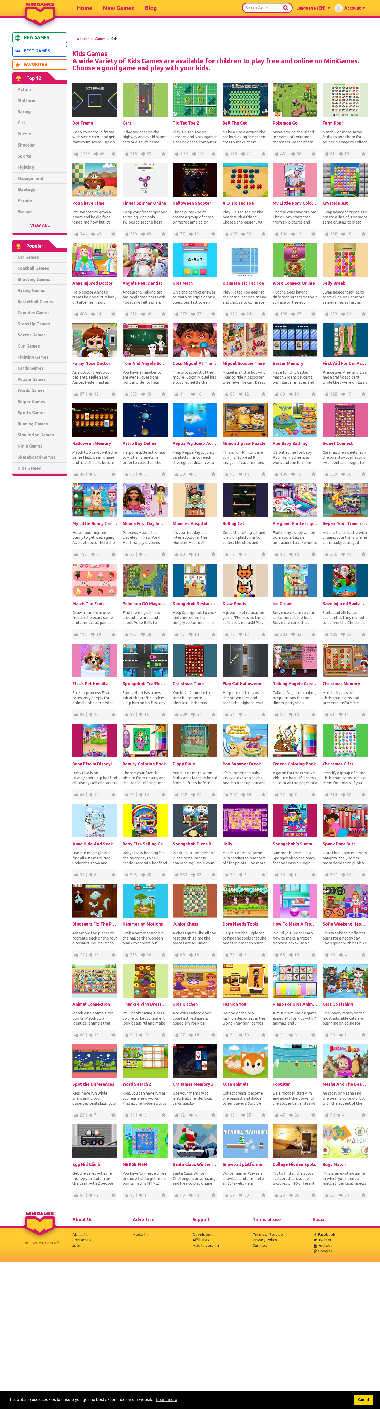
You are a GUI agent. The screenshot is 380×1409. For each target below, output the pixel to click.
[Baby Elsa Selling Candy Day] (145, 820)
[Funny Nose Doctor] (94, 340)
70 (232, 634)
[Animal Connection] (94, 981)
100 (283, 234)
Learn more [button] (166, 1399)
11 (346, 714)
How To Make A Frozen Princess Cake (295, 924)
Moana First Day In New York (145, 523)
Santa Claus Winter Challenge (195, 1164)
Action (24, 89)
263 (183, 874)
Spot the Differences (93, 1084)
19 (349, 394)
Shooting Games (34, 279)
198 (283, 314)
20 (182, 474)
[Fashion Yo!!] (245, 981)
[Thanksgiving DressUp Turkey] (145, 981)
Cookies (260, 1245)
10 (346, 153)
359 (333, 474)
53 (249, 234)
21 (249, 153)
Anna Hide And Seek (92, 844)
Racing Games (31, 290)
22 (146, 1035)
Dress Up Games (34, 323)
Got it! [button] (363, 1400)
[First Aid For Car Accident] (345, 340)
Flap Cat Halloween (242, 683)
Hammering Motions (143, 924)
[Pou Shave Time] (94, 180)
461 (283, 153)
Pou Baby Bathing (290, 443)
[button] (313, 8)
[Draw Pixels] (245, 580)
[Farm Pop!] (345, 100)
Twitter (324, 1240)
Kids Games (29, 468)
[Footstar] (295, 1061)
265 (133, 954)
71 (82, 954)
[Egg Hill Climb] (94, 1141)
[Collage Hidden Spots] (295, 1141)
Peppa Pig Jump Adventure (195, 443)
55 (249, 1115)
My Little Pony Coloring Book (295, 203)
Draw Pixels (234, 603)
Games (100, 39)
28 (149, 634)
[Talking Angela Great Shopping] (295, 660)
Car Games (28, 257)
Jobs (76, 1245)
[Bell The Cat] (245, 100)
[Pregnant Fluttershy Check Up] (295, 500)
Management (31, 178)
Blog (151, 8)
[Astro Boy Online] (145, 420)
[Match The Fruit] (94, 580)
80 (182, 554)
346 (83, 234)
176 (233, 314)
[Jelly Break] (345, 260)
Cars (127, 123)
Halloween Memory (91, 443)
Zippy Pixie (184, 763)
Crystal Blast (335, 203)
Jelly (227, 844)
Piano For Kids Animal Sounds (295, 1004)
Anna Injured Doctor (92, 283)
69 (182, 954)
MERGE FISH (135, 1164)
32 (349, 634)
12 (96, 394)
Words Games (31, 390)
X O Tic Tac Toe (238, 203)
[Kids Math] (195, 260)
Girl (21, 122)
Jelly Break (334, 283)
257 (333, 874)
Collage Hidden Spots (294, 1164)
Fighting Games (33, 357)
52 (199, 874)
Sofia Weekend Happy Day (345, 924)
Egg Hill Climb (86, 1164)
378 (133, 234)
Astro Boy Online (140, 443)
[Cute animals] (245, 1061)
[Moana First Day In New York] (145, 500)
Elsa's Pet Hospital (91, 683)
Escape (25, 211)
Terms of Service (268, 1234)
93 (232, 474)
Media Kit (141, 1234)
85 (282, 714)
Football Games (33, 268)
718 (133, 153)
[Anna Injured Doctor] (94, 260)
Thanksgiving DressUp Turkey (145, 1004)
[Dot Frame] (94, 100)
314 (333, 794)
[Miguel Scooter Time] (245, 340)
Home (85, 8)
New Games (118, 8)
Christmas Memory (341, 683)
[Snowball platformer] (245, 1141)
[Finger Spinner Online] (145, 180)
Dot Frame (82, 123)
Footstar (281, 1084)
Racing (24, 111)
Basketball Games (35, 301)
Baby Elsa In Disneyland (94, 763)
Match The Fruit (88, 603)
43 (98, 234)
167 (133, 634)
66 (102, 153)
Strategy (26, 189)
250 (333, 554)
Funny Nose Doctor (91, 363)
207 (233, 794)
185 (333, 634)
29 (282, 1195)
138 (333, 234)
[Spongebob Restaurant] (195, 580)
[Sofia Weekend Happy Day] (345, 901)
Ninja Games (30, 446)
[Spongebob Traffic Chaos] (145, 660)
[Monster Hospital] (195, 500)
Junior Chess (185, 924)
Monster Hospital (190, 523)
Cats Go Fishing (338, 1004)
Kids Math (183, 283)
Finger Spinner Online (144, 203)
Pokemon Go (285, 123)
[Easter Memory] (295, 340)
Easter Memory (288, 363)
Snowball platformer (243, 1164)
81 (332, 153)
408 (233, 234)
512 (133, 314)
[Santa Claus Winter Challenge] (195, 1141)
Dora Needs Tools (240, 924)
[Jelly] (245, 820)
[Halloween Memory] (94, 420)
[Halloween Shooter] (195, 180)
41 (349, 554)
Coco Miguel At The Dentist (195, 363)
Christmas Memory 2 (193, 1084)
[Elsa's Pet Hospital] (94, 660)
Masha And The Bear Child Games (345, 1084)
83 (149, 153)
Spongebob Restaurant (195, 603)
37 (199, 314)
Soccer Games (32, 335)
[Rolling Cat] (245, 500)
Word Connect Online (294, 283)
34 (232, 714)
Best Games (37, 51)
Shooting (27, 145)
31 (98, 554)
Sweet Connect (338, 443)
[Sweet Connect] (345, 420)
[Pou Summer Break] (245, 740)
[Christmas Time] (195, 660)
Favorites (35, 64)
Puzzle (24, 134)
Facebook (326, 1234)
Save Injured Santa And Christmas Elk (345, 603)
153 (333, 314)
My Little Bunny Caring (94, 523)
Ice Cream (283, 603)
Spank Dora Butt (339, 844)
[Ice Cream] (295, 580)
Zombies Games (33, 312)
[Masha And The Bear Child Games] (345, 1061)
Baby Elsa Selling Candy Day (145, 844)
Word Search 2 (137, 1084)
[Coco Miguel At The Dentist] (195, 340)
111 (183, 394)
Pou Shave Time (88, 203)
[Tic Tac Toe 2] (195, 100)
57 (182, 1035)
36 (232, 1035)
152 (201, 153)
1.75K (85, 153)
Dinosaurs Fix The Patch (94, 924)
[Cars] (145, 100)
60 (349, 794)
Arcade (25, 200)
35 (299, 634)
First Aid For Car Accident (345, 363)
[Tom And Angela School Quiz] (145, 340)
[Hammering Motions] (145, 901)
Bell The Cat (235, 123)
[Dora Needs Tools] (245, 901)
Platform (26, 100)
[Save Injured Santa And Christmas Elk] (345, 580)
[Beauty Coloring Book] (145, 740)
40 (82, 474)
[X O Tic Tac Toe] (245, 180)
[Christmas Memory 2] (195, 1061)
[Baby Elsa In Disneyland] (94, 740)
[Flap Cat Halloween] (245, 660)
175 (233, 153)
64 (98, 314)
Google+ (325, 1251)
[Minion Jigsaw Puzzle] (245, 420)
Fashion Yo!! (234, 1004)
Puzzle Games (32, 379)
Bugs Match (334, 1164)
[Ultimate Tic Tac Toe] (245, 260)
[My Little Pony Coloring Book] (295, 180)
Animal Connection (91, 1004)
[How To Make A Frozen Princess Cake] (295, 901)
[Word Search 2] (145, 1061)
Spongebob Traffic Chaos (145, 683)
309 (183, 714)
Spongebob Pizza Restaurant (195, 844)
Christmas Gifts (338, 763)
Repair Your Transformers (345, 523)
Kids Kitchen (185, 1004)
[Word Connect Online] (295, 260)
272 (183, 314)
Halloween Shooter (192, 203)
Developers (203, 1234)
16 (199, 394)
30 (232, 874)
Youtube (325, 1245)
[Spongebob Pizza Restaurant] (195, 820)
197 (83, 554)
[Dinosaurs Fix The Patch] (94, 901)
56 (299, 153)
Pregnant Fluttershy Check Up (295, 523)
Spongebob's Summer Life (295, 844)
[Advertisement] (39, 558)
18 (349, 234)
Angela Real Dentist (142, 283)
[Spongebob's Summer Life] (295, 820)
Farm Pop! (333, 123)
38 (132, 554)
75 (132, 794)
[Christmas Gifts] (345, 740)
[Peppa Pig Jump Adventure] (195, 420)
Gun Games (29, 346)
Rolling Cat (233, 523)
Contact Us (82, 1240)
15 (296, 554)
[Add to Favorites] (113, 154)
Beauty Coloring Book (144, 763)
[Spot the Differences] (94, 1061)
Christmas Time (188, 683)
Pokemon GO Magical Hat (145, 603)
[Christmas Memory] (345, 660)
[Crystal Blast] (345, 180)
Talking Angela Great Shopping (295, 683)
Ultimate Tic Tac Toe (243, 283)
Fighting (26, 167)
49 (149, 234)
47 (282, 1115)
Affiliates (201, 1240)
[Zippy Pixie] (195, 740)
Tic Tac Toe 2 (186, 123)
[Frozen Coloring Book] (295, 740)
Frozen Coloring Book (294, 763)
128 (333, 394)
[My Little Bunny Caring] (94, 500)
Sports (24, 156)
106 (283, 474)
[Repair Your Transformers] (345, 500)
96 (132, 1035)
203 (283, 634)
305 (133, 394)
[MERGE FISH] (145, 1141)
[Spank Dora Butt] (345, 820)
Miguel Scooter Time (244, 363)
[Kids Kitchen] (195, 981)
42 (96, 1195)
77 (182, 234)
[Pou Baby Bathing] (295, 420)
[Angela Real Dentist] (145, 260)
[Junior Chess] (195, 901)
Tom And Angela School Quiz (145, 363)
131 (233, 1115)
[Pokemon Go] (295, 100)
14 (246, 474)
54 (199, 714)
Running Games (33, 423)
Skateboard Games (37, 457)
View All (40, 225)
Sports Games (31, 412)
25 (332, 1195)
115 (83, 634)
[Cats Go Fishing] (345, 981)
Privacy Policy (265, 1240)
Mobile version (206, 1245)
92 (282, 554)
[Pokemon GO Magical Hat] (145, 580)
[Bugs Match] (345, 1141)
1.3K (184, 153)
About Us (80, 1234)
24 (249, 314)
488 (83, 314)
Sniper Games (31, 401)
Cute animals (235, 1084)
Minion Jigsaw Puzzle (244, 443)
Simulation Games (36, 435)
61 (332, 714)
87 (82, 394)
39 (249, 794)
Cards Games (30, 368)
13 (299, 234)
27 (299, 314)
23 (232, 954)
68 (149, 314)
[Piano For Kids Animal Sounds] (295, 981)
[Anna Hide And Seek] (94, 820)
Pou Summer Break (242, 763)
